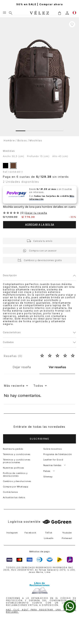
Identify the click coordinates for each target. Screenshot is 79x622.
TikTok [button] (48, 532)
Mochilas (36, 140)
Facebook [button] (30, 532)
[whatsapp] (69, 606)
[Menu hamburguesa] (4, 13)
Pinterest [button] (67, 538)
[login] (67, 13)
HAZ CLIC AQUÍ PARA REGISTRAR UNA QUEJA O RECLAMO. (41, 611)
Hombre (9, 140)
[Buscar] (10, 13)
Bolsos (22, 140)
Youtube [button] (67, 532)
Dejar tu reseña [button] (36, 213)
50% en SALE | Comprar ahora (39, 4)
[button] (59, 13)
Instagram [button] (12, 532)
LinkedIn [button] (48, 538)
